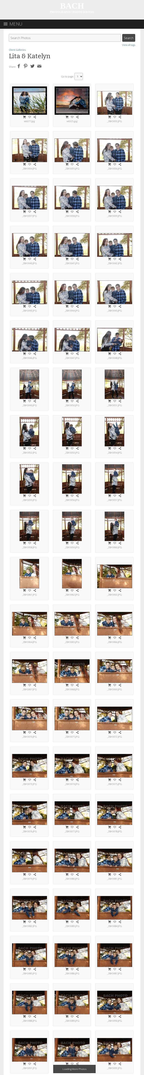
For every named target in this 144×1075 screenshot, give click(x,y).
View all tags (128, 45)
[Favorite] (30, 117)
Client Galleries (17, 49)
